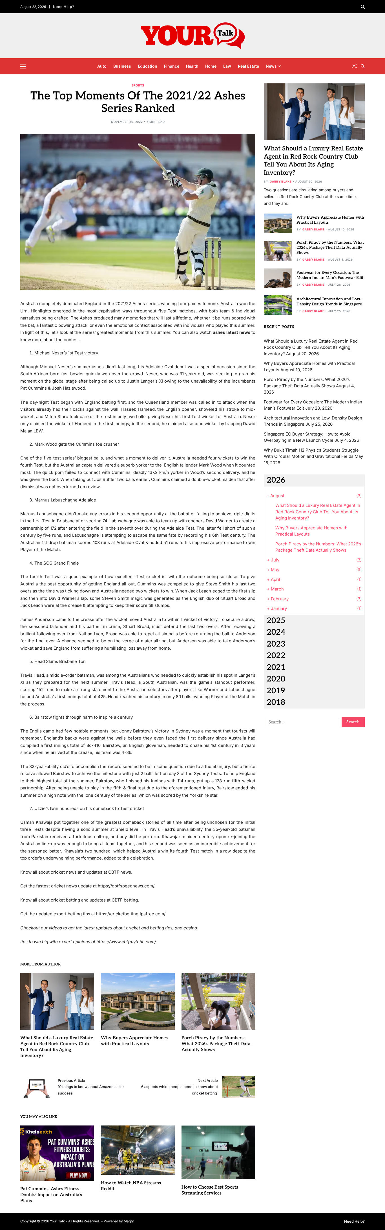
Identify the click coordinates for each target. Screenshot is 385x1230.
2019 (276, 691)
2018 (276, 702)
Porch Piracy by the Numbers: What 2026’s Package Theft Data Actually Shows (216, 1044)
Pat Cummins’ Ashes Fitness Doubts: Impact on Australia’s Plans (51, 1195)
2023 (276, 644)
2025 (276, 620)
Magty (129, 1221)
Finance (171, 66)
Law (227, 66)
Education (147, 66)
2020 (276, 679)
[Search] (363, 7)
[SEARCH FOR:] (300, 723)
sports (138, 85)
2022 (276, 655)
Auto (102, 66)
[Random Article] (354, 66)
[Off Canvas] (23, 66)
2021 (276, 667)
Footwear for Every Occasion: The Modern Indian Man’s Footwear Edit (330, 275)
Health (192, 66)
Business (122, 66)
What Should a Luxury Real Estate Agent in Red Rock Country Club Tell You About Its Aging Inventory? (311, 347)
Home (210, 66)
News (271, 66)
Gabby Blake (281, 181)
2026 (276, 480)
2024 (276, 632)
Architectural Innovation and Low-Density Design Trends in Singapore (329, 302)
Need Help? (63, 7)
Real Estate (248, 66)
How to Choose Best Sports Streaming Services (210, 1190)
